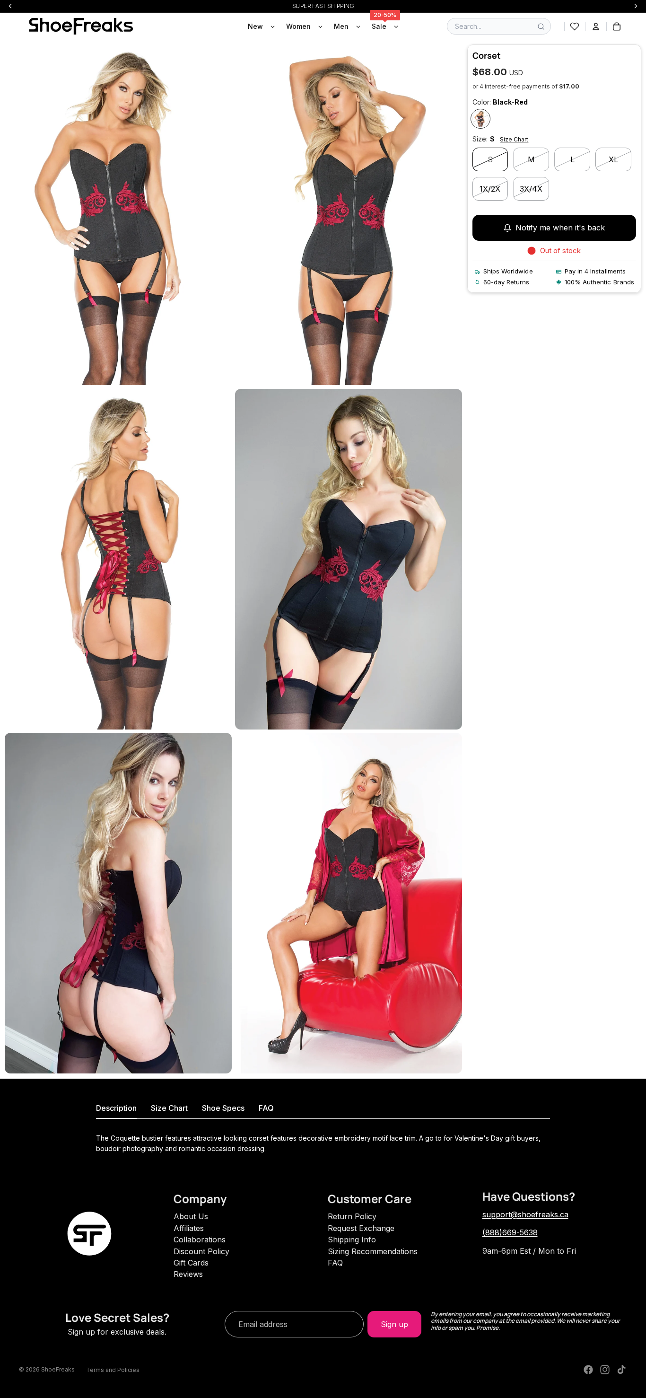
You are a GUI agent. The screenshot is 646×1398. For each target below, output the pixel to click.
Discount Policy (201, 1251)
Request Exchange (361, 1228)
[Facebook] (588, 1369)
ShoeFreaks (58, 1369)
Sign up (394, 1324)
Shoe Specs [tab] (223, 1108)
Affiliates (189, 1228)
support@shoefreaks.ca (525, 1214)
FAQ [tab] (266, 1108)
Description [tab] (116, 1108)
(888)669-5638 (510, 1232)
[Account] (595, 26)
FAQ (335, 1262)
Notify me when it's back (560, 228)
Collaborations (200, 1239)
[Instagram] (605, 1369)
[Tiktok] (621, 1369)
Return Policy (352, 1216)
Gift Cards (191, 1262)
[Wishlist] (574, 26)
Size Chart (514, 139)
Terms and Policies (113, 1369)
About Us (191, 1216)
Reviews (188, 1274)
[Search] (541, 26)
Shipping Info (352, 1239)
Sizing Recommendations (373, 1251)
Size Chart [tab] (169, 1108)
